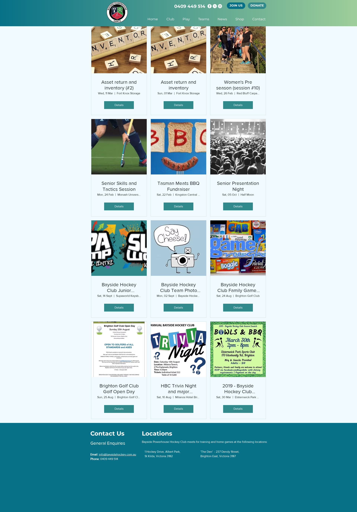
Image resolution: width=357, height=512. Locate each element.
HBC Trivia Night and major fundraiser (178, 388)
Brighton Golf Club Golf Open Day (119, 388)
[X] (215, 6)
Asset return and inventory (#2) (119, 84)
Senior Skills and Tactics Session (119, 186)
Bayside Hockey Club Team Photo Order (178, 287)
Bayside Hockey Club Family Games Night (238, 287)
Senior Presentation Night (238, 186)
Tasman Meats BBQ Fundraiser (178, 186)
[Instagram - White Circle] (220, 6)
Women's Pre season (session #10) (238, 84)
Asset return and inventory (178, 84)
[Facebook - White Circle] (210, 6)
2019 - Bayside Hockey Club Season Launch (238, 388)
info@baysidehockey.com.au (117, 454)
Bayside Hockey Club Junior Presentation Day (119, 287)
